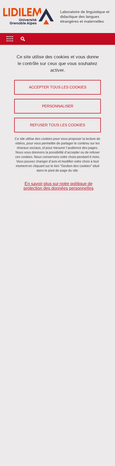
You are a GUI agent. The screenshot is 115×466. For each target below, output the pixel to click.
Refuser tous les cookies (57, 125)
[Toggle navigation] (9, 39)
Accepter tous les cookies (57, 87)
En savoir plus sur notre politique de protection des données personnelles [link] (59, 186)
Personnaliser (57, 106)
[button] (22, 39)
